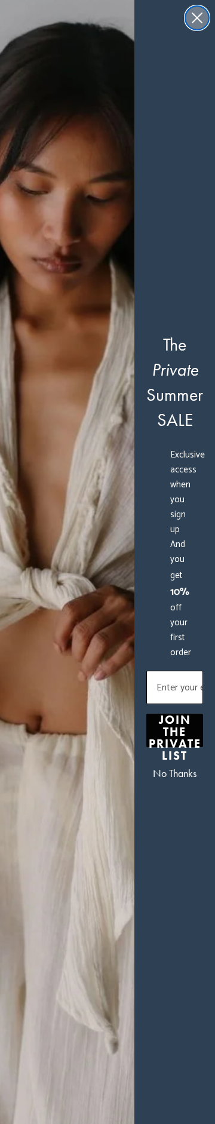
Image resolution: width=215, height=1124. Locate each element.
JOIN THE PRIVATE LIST (175, 730)
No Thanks (174, 773)
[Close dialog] (197, 18)
